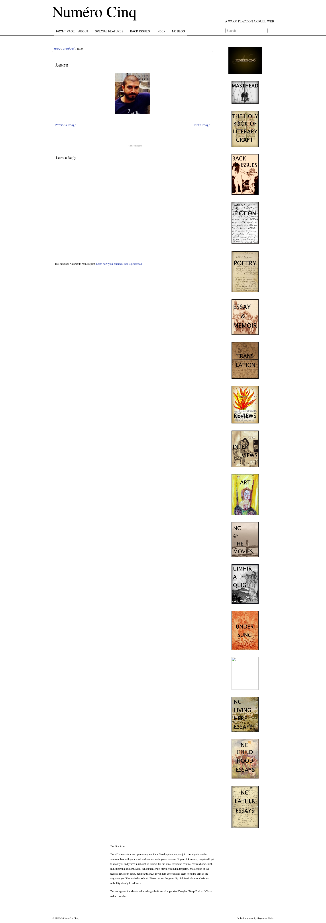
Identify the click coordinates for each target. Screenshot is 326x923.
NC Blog (178, 31)
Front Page (65, 31)
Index (161, 31)
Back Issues (140, 31)
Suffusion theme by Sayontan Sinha (255, 918)
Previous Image (65, 125)
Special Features (109, 31)
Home (57, 48)
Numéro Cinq (94, 11)
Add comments (135, 145)
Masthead (68, 48)
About (83, 31)
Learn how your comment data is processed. (119, 263)
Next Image (202, 125)
